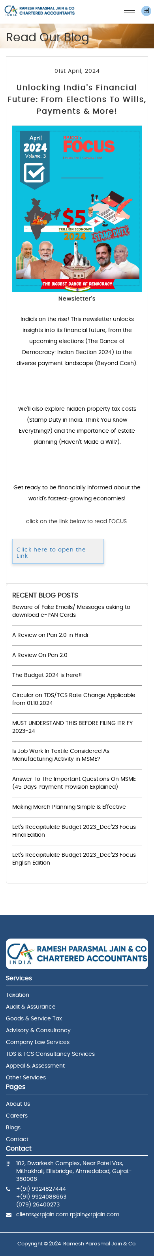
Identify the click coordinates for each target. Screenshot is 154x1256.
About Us (18, 1104)
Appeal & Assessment (35, 1066)
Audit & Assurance (31, 1007)
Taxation (17, 995)
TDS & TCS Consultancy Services (50, 1054)
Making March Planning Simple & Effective (69, 807)
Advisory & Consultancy (38, 1030)
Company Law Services (37, 1042)
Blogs (13, 1128)
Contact (17, 1139)
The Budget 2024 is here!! (47, 675)
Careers (17, 1116)
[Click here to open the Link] (58, 543)
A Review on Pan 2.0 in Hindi (50, 635)
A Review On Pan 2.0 (40, 655)
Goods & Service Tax (34, 1019)
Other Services (26, 1078)
